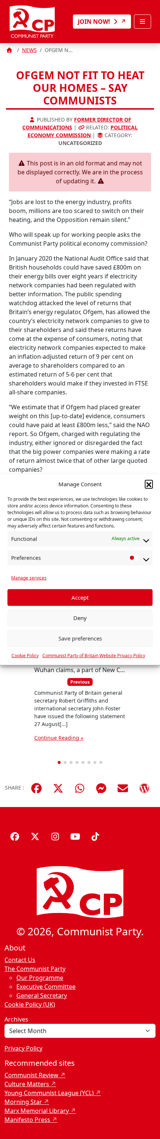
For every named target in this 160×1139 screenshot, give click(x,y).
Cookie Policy (25, 655)
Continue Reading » (58, 737)
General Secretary (41, 995)
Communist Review (31, 1075)
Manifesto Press (27, 1120)
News (29, 50)
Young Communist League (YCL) (49, 1093)
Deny (80, 618)
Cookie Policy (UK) (29, 1004)
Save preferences (80, 638)
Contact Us (19, 960)
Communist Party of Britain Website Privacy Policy (93, 655)
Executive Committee (46, 986)
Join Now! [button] (95, 21)
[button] (149, 484)
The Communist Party (34, 969)
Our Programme (39, 978)
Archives (16, 1019)
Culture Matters (26, 1084)
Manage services (29, 577)
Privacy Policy (23, 1048)
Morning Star (23, 1102)
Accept (80, 597)
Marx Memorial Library (36, 1111)
